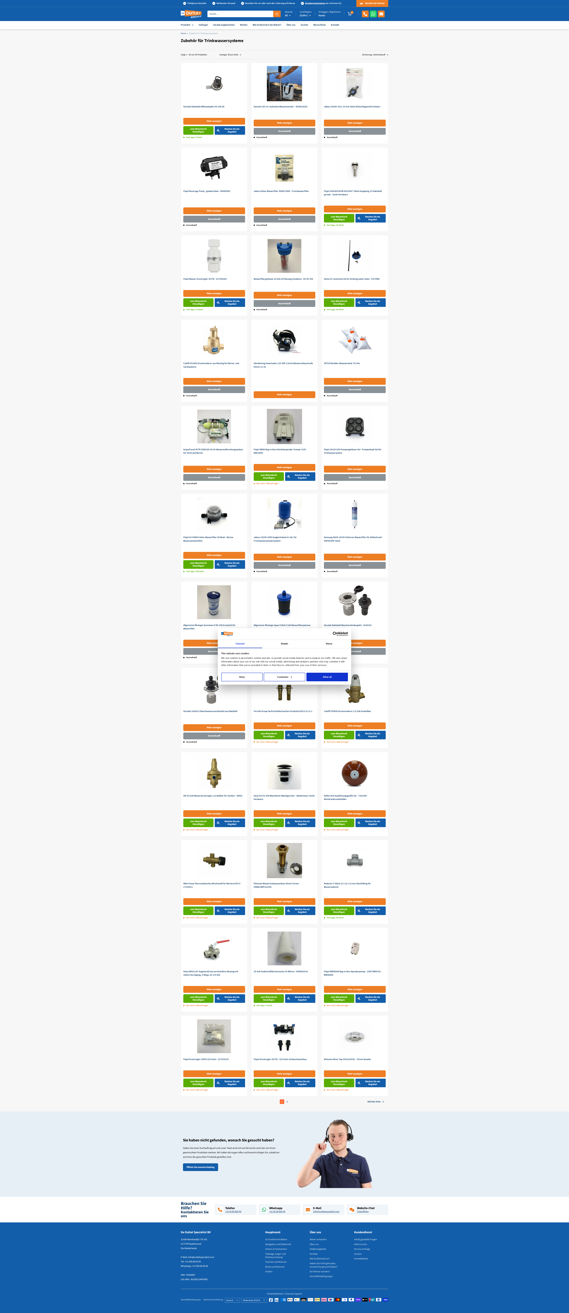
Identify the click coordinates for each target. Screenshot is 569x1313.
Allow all (327, 677)
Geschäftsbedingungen (321, 1276)
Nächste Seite (374, 1101)
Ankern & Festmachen (276, 1249)
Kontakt (335, 24)
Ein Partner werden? (320, 1271)
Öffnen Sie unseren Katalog (201, 1167)
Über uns (290, 24)
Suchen (304, 24)
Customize (282, 677)
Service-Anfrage (362, 1249)
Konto (322, 15)
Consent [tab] (240, 643)
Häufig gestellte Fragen (365, 1239)
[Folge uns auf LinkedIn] (276, 1300)
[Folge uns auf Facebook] (271, 1300)
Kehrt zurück (360, 1244)
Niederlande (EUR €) (251, 1300)
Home (183, 33)
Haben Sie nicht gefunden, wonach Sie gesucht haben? (323, 1265)
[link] (214, 103)
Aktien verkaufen (318, 1239)
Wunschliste (319, 24)
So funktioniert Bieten (276, 1239)
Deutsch (229, 1300)
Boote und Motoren (275, 1266)
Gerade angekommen (224, 24)
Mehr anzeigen (214, 121)
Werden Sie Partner (375, 3)
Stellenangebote (318, 1249)
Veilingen (203, 24)
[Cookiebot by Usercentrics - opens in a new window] (335, 634)
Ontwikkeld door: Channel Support (284, 1294)
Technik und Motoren (276, 1262)
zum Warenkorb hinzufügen (198, 130)
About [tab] (329, 643)
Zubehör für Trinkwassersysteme (203, 33)
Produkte (185, 24)
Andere (268, 1271)
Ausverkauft (284, 131)
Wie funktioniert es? (320, 1258)
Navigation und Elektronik (278, 1244)
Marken (243, 24)
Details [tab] (284, 643)
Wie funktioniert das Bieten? (267, 24)
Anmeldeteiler (361, 1258)
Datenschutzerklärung (213, 1299)
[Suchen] (277, 14)
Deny (242, 677)
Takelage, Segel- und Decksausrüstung (275, 1255)
